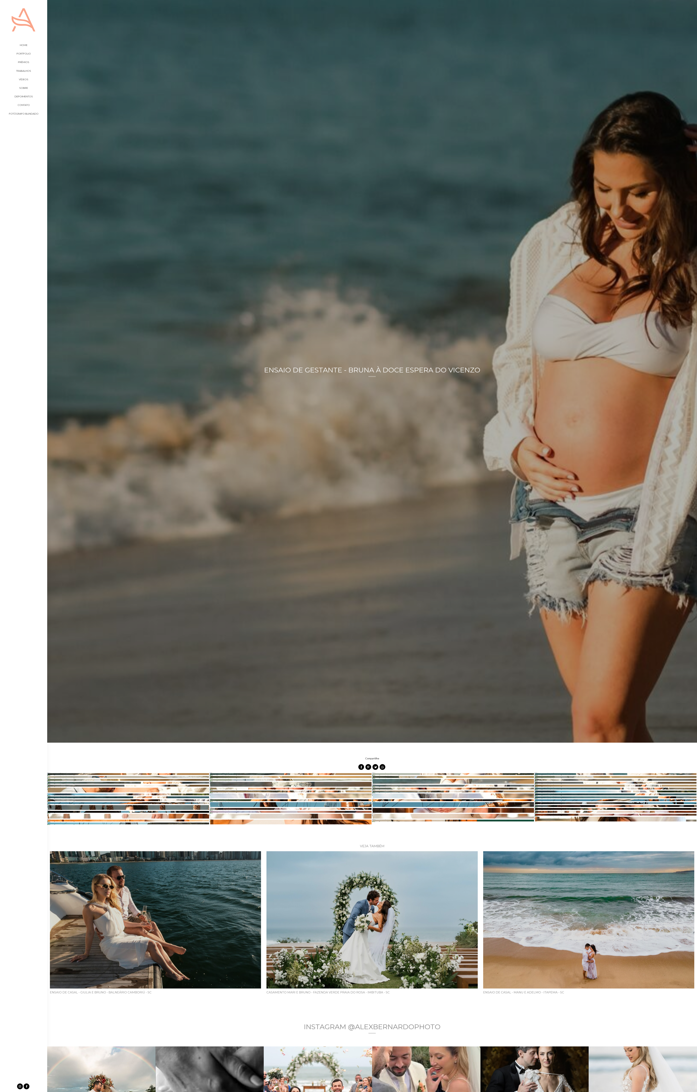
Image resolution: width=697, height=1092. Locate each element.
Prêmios (23, 62)
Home (23, 45)
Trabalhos (23, 70)
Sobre (23, 87)
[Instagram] (20, 1086)
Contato (24, 104)
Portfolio (24, 53)
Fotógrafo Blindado (23, 113)
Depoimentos (24, 96)
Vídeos (23, 79)
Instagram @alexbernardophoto (372, 1026)
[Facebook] (27, 1086)
